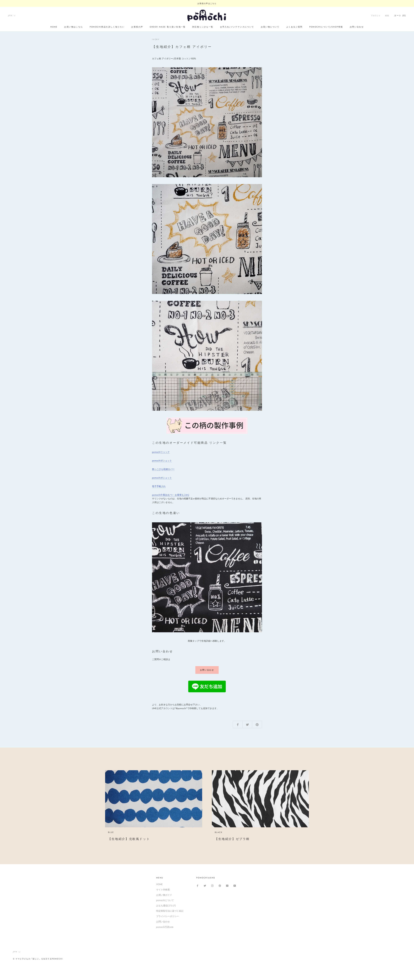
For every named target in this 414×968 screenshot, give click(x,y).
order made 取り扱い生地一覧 (167, 26)
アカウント (376, 15)
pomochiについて (165, 900)
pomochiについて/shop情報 (326, 26)
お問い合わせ (357, 26)
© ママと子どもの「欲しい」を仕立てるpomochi (38, 958)
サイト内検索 (163, 889)
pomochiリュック (161, 452)
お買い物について (270, 26)
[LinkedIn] (235, 885)
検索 (387, 15)
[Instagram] (212, 885)
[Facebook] (197, 885)
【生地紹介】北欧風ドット (129, 839)
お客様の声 (137, 26)
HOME (54, 26)
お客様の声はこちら (207, 3)
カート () (400, 15)
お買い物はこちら (73, 26)
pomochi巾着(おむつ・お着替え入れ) (170, 494)
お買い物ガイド (164, 895)
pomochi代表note (164, 927)
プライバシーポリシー (167, 916)
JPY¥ (10, 15)
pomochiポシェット (162, 460)
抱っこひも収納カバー (163, 469)
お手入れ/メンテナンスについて (237, 26)
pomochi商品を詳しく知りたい (107, 26)
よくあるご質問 (294, 26)
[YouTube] (227, 885)
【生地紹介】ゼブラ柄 (232, 839)
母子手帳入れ (159, 486)
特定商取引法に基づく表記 (169, 911)
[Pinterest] (220, 885)
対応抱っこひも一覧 (202, 26)
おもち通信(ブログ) (166, 905)
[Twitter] (205, 885)
